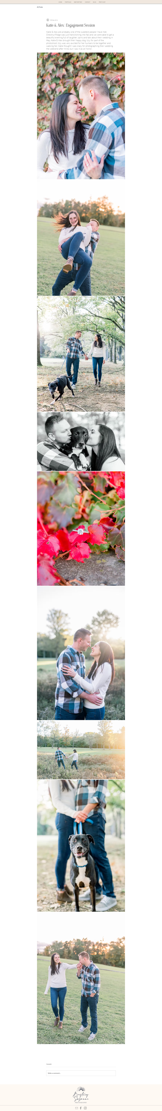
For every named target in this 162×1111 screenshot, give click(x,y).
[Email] (77, 1108)
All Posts (40, 7)
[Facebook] (80, 1108)
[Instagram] (85, 1108)
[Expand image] (81, 116)
